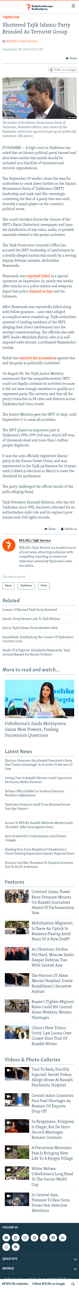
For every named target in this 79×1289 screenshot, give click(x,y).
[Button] (71, 58)
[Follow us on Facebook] (53, 1237)
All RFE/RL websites (15, 1284)
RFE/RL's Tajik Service (22, 41)
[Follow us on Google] (34, 1237)
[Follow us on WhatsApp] (6, 1247)
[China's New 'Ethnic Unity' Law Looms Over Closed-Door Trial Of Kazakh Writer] (17, 1032)
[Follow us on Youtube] (6, 1237)
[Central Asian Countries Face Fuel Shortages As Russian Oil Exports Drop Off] (17, 1100)
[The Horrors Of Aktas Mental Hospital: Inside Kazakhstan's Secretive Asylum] (17, 980)
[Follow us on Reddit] (15, 1237)
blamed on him (41, 291)
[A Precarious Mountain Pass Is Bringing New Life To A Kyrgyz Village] (17, 1152)
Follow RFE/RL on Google (48, 1284)
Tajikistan (10, 17)
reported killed (38, 276)
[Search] (73, 1284)
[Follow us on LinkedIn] (62, 1237)
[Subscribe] (15, 1247)
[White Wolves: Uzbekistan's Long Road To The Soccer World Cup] (17, 1173)
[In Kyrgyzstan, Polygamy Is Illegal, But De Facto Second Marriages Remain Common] (17, 1126)
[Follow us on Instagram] (25, 1237)
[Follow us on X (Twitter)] (44, 1237)
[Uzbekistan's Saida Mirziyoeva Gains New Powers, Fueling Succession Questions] (39, 699)
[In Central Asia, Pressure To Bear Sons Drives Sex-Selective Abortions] (17, 1199)
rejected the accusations (37, 358)
